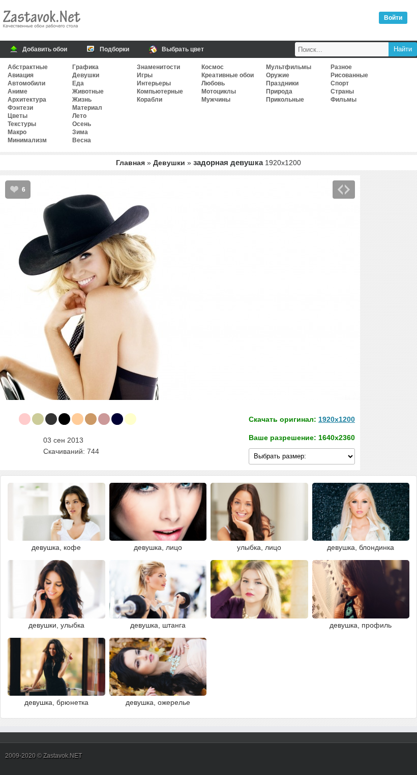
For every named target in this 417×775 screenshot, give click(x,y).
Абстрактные (28, 67)
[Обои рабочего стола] (41, 30)
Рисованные (349, 75)
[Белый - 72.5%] (11, 419)
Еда (78, 83)
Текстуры (22, 124)
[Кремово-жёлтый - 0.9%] (130, 419)
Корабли (149, 99)
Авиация (21, 75)
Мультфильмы (288, 67)
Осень (81, 124)
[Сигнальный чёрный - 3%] (51, 419)
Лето (79, 115)
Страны (342, 91)
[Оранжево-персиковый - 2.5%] (77, 419)
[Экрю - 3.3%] (38, 419)
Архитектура (27, 99)
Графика (85, 67)
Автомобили (26, 83)
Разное (341, 67)
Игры (145, 75)
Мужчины (215, 99)
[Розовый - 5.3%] (25, 419)
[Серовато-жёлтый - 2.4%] (91, 419)
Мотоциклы (218, 91)
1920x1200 (336, 419)
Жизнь (82, 99)
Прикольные (285, 99)
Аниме (17, 91)
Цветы (17, 115)
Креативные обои (227, 75)
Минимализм (27, 140)
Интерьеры (154, 83)
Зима (80, 132)
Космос (212, 67)
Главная (130, 163)
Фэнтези (20, 107)
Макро (17, 132)
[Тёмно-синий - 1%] (117, 419)
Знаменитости (158, 67)
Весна (81, 140)
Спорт (340, 83)
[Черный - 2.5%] (64, 419)
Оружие (277, 75)
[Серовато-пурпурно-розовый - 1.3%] (104, 419)
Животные (88, 91)
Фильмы (343, 99)
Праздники (282, 83)
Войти (393, 17)
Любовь (213, 83)
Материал (87, 107)
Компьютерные (160, 91)
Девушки (85, 75)
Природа (279, 91)
